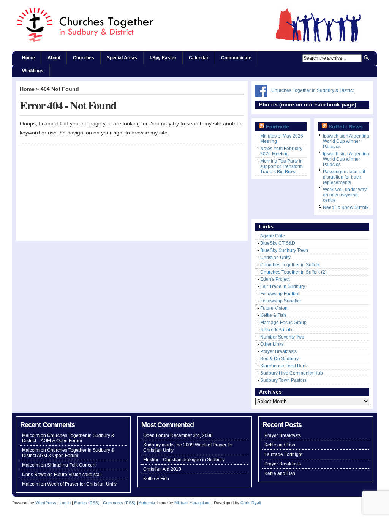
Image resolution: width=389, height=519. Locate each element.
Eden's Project (275, 279)
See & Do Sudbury (279, 358)
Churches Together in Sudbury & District (312, 90)
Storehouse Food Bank (284, 366)
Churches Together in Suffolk (290, 264)
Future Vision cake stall (78, 474)
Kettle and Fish (279, 445)
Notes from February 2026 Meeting (281, 151)
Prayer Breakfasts (278, 351)
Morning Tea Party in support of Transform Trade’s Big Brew (281, 166)
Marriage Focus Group (283, 322)
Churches (83, 57)
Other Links (272, 344)
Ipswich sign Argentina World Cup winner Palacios (346, 141)
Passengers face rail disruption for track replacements (344, 177)
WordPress (45, 502)
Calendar (199, 57)
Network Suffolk (276, 329)
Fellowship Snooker (280, 301)
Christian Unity (275, 257)
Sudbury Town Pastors (283, 380)
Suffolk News (346, 127)
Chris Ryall (250, 502)
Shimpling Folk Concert (71, 465)
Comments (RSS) (119, 502)
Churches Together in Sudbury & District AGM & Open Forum (68, 453)
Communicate (236, 57)
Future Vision (274, 308)
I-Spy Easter (163, 57)
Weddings (32, 70)
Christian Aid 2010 (162, 469)
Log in (65, 502)
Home (28, 57)
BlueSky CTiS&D (277, 243)
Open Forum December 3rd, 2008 (178, 435)
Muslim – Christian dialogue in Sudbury (184, 459)
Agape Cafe (272, 236)
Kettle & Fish (273, 315)
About (53, 57)
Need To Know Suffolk (345, 207)
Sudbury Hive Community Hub (291, 373)
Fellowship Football (280, 293)
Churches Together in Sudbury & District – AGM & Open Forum (68, 438)
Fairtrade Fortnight (283, 454)
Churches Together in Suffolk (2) (293, 272)
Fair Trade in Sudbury (282, 286)
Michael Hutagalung (192, 502)
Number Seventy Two (282, 337)
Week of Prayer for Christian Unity (82, 484)
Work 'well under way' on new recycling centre (345, 195)
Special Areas (122, 57)
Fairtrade (277, 127)
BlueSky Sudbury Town (284, 250)
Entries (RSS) (87, 502)
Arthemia (147, 502)
